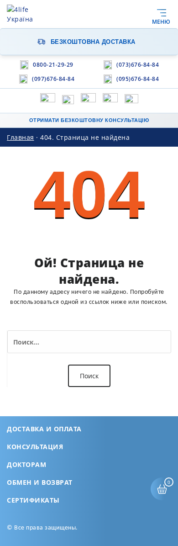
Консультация (35, 446)
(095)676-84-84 (137, 79)
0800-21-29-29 (53, 65)
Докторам (26, 464)
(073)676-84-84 (137, 65)
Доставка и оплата (44, 428)
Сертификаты (33, 500)
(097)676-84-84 (53, 79)
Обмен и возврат (40, 482)
